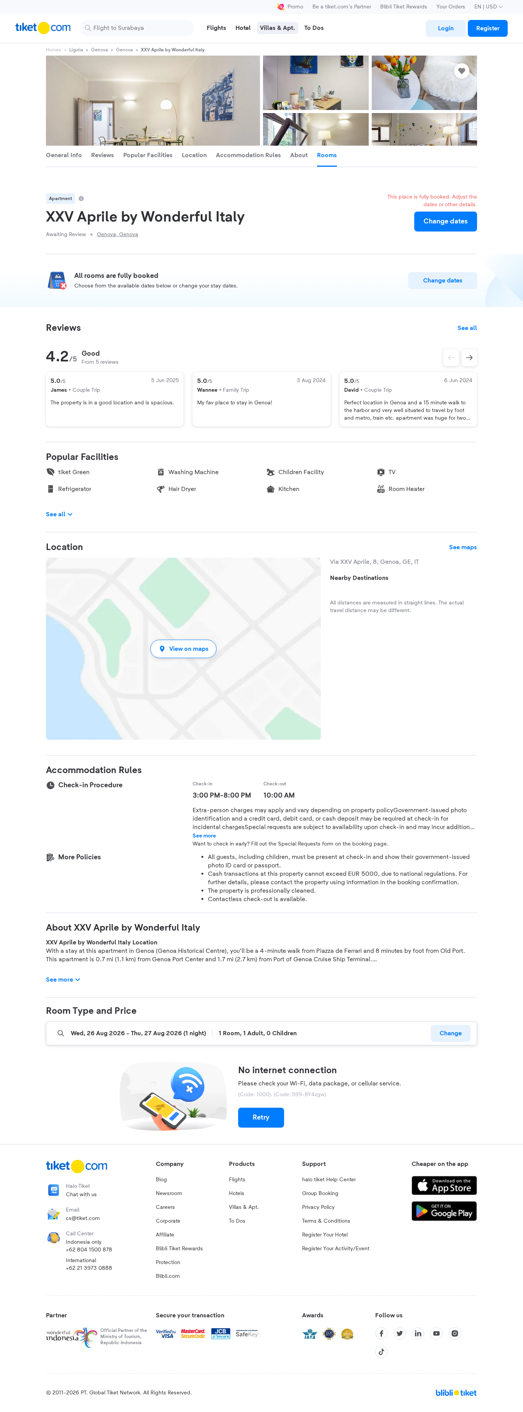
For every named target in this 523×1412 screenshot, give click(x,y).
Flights (237, 1179)
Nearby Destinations (359, 578)
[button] (183, 649)
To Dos (237, 1221)
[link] (446, 28)
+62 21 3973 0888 (89, 1268)
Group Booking (320, 1193)
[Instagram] (455, 1333)
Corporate (168, 1221)
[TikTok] (381, 1352)
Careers (165, 1207)
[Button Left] (451, 357)
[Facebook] (381, 1333)
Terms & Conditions (326, 1221)
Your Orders (450, 6)
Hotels (236, 1193)
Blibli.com (168, 1276)
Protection (168, 1262)
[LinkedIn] (418, 1333)
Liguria (76, 50)
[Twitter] (400, 1333)
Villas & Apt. (244, 1207)
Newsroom (169, 1193)
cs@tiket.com (83, 1218)
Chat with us (81, 1194)
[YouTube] (436, 1333)
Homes (53, 50)
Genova (99, 50)
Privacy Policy (318, 1207)
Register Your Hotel (325, 1234)
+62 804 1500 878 (89, 1249)
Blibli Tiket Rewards (403, 6)
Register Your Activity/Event (335, 1248)
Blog (161, 1179)
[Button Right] (469, 357)
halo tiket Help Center (329, 1179)
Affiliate (165, 1234)
